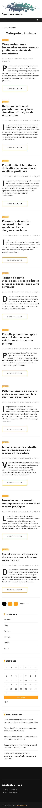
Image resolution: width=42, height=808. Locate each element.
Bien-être (7, 620)
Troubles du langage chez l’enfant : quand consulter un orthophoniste (20, 746)
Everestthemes (21, 805)
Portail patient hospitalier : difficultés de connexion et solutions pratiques (20, 168)
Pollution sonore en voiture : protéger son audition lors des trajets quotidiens (20, 394)
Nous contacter (11, 790)
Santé (6, 648)
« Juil (6, 702)
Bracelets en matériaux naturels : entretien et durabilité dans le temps (20, 737)
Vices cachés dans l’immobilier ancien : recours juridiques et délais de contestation (20, 49)
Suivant (22, 604)
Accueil (4, 27)
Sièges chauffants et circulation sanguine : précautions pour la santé (20, 729)
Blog (6, 625)
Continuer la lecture (14, 88)
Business (5, 40)
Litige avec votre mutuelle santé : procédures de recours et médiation (19, 450)
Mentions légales (11, 792)
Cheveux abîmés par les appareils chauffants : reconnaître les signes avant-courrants (20, 756)
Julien (8, 61)
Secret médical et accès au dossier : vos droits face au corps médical (19, 557)
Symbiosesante (12, 14)
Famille (6, 643)
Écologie (7, 637)
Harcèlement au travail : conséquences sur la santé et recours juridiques (21, 503)
